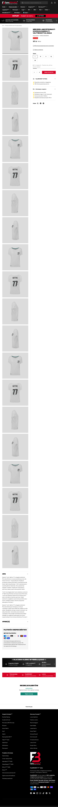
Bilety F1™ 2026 (6, 767)
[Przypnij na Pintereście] (43, 103)
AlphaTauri (5, 742)
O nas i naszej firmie (7, 758)
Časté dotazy (5, 755)
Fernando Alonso (34, 739)
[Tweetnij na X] (37, 103)
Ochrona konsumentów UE (8, 772)
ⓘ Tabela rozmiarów (38, 49)
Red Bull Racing (6, 717)
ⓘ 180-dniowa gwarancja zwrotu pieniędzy (43, 45)
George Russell (34, 734)
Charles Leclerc (34, 719)
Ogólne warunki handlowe (8, 775)
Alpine (3, 734)
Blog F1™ (4, 770)
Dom (3, 25)
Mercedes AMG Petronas (8, 722)
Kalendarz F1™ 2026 (7, 761)
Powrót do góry (29, 706)
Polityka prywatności (7, 778)
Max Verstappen (34, 722)
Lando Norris (33, 728)
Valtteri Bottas (33, 748)
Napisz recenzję (29, 694)
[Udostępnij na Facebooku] (40, 103)
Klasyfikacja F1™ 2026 (7, 764)
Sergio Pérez (33, 745)
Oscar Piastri (33, 731)
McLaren (4, 725)
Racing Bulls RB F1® (7, 736)
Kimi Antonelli (33, 736)
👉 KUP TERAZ (40, 15)
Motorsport (5, 748)
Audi (3, 731)
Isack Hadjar (33, 725)
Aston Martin (5, 728)
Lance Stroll (33, 742)
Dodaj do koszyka (48, 72)
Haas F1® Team (5, 739)
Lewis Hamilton (34, 717)
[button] (54, 2)
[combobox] (34, 2)
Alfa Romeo (5, 745)
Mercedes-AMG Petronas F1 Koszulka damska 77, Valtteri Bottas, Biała (13, 25)
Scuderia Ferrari (6, 719)
